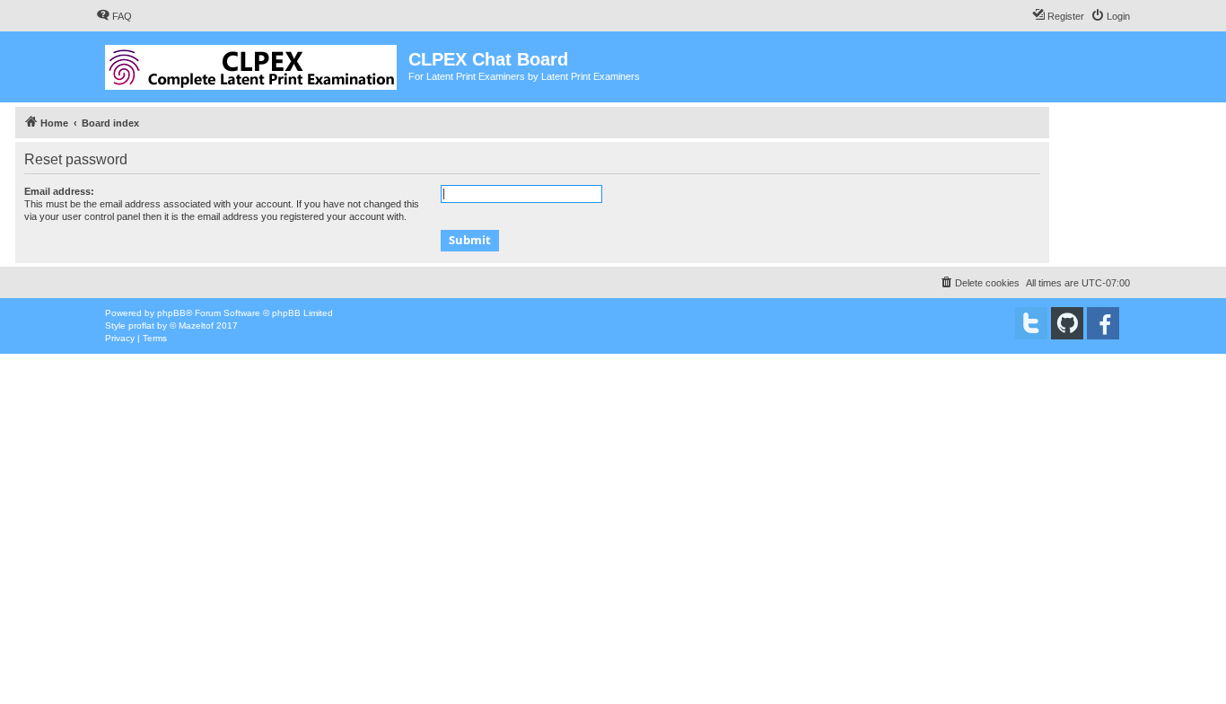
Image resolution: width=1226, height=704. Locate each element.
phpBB (171, 313)
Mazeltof (196, 325)
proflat (141, 325)
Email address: (59, 191)
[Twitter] (1031, 323)
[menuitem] (114, 16)
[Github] (1067, 323)
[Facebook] (1103, 323)
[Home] (252, 64)
